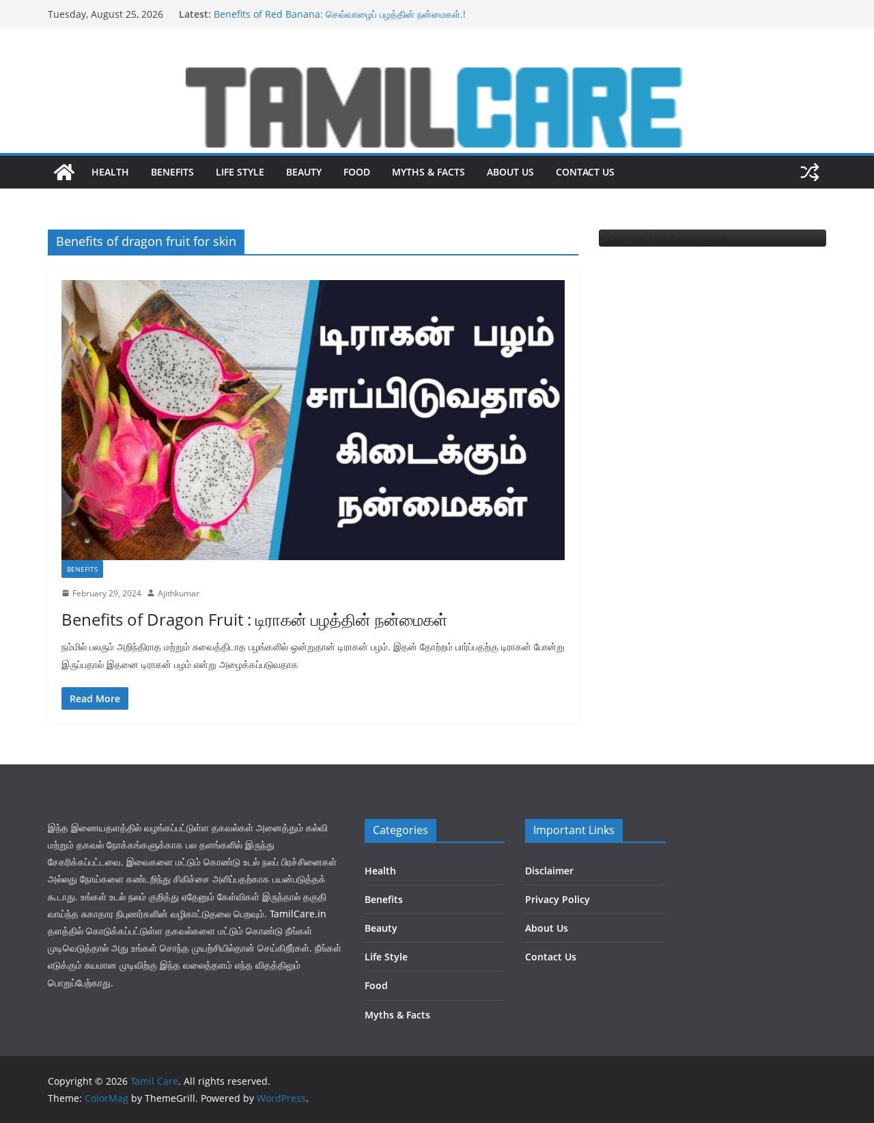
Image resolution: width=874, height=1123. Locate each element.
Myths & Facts (428, 171)
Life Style (240, 171)
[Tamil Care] (437, 70)
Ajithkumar (178, 593)
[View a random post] (809, 172)
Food (356, 171)
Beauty (304, 171)
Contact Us (585, 171)
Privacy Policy (557, 899)
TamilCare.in (298, 913)
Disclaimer (549, 870)
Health (110, 171)
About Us (510, 171)
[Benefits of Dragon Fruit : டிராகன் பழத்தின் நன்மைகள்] (313, 420)
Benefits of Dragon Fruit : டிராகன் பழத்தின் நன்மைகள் (329, 9)
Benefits (172, 171)
